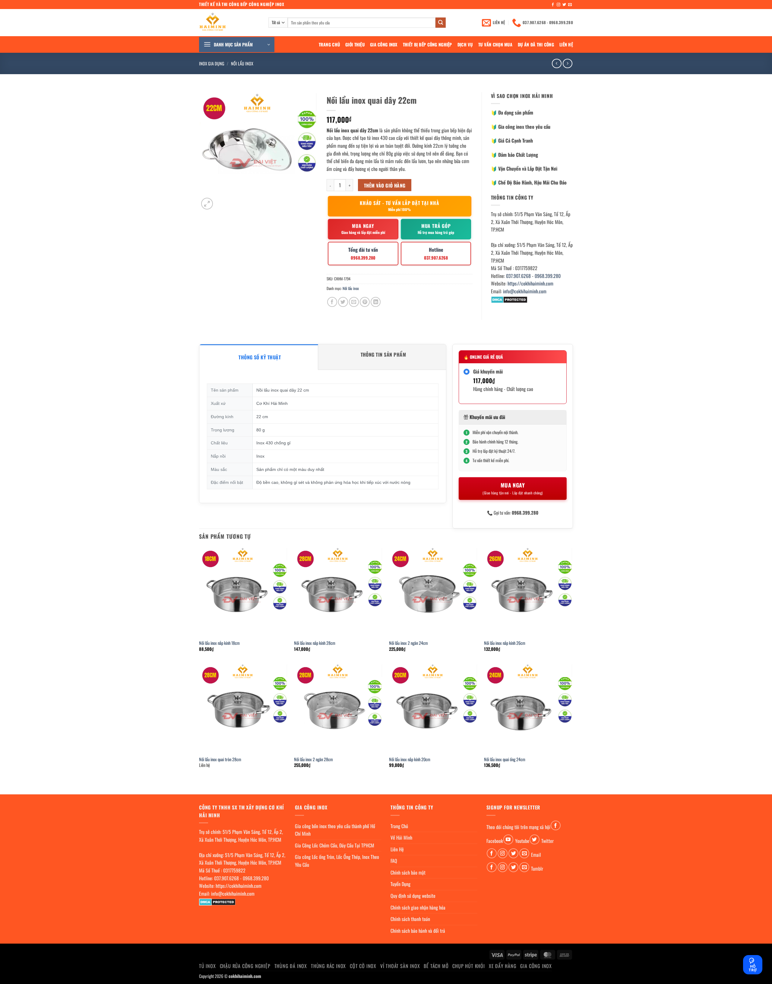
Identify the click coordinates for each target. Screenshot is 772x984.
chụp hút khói (468, 966)
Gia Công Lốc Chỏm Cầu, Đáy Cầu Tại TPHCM (334, 845)
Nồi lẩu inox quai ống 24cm (504, 759)
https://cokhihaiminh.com (530, 283)
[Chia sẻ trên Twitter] (343, 302)
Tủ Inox (207, 966)
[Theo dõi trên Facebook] (553, 5)
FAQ (394, 860)
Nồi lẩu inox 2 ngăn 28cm (313, 759)
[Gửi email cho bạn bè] (354, 302)
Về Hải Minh (401, 837)
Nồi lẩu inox (242, 63)
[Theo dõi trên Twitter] (564, 5)
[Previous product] (567, 63)
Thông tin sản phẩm (383, 354)
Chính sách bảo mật (408, 872)
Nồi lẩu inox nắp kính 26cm (504, 643)
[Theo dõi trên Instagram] (558, 5)
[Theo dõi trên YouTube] (508, 839)
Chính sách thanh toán (410, 918)
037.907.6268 (518, 275)
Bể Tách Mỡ (436, 966)
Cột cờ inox (363, 966)
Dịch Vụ (465, 44)
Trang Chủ (329, 44)
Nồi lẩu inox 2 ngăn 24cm (408, 643)
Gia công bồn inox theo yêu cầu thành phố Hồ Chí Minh (335, 829)
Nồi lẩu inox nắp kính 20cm (409, 759)
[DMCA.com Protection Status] (509, 299)
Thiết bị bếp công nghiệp (427, 44)
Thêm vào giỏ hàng (385, 185)
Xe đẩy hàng (503, 966)
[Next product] (556, 63)
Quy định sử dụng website (413, 895)
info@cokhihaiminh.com (524, 291)
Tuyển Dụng (400, 884)
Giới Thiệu (355, 44)
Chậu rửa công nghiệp (245, 966)
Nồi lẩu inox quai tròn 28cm (220, 759)
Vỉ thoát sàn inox (400, 966)
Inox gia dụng (211, 63)
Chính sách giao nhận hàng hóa (418, 907)
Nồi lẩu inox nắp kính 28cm (314, 643)
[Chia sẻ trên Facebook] (332, 302)
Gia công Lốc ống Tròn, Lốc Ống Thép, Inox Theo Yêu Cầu (337, 860)
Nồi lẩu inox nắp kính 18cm (219, 643)
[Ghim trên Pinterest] (365, 302)
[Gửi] (440, 22)
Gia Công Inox (383, 44)
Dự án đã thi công (536, 44)
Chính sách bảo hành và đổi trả (418, 930)
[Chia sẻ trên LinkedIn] (376, 302)
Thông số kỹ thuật (260, 357)
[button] (236, 44)
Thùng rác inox (328, 966)
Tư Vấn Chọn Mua (495, 44)
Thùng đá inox (290, 966)
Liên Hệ (566, 44)
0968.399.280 (548, 275)
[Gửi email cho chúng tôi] (570, 5)
